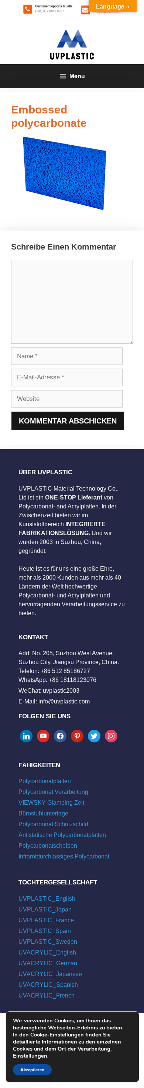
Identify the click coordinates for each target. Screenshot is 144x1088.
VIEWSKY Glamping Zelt (51, 802)
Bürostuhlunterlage (43, 813)
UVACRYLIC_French (46, 995)
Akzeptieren (32, 1070)
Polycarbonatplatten (44, 781)
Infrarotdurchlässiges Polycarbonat (63, 856)
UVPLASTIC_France (46, 920)
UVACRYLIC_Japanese (50, 974)
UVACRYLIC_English (47, 952)
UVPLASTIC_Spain (44, 931)
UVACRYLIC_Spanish (48, 985)
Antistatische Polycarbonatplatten (62, 835)
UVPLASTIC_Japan (45, 909)
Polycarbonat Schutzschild (53, 824)
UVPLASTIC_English (46, 899)
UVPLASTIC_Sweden (47, 942)
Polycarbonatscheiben (47, 846)
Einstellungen (30, 1055)
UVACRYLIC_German (47, 963)
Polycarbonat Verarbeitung (53, 792)
